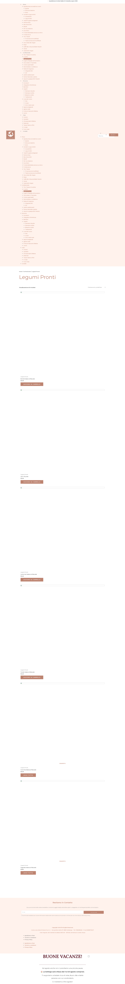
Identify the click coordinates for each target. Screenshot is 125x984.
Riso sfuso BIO (28, 24)
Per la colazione (28, 28)
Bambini (26, 87)
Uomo (25, 113)
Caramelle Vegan (28, 50)
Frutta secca (27, 34)
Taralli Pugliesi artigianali (30, 20)
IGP (26, 73)
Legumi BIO (28, 18)
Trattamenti (28, 97)
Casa (24, 115)
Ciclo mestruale (29, 105)
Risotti (25, 26)
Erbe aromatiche (30, 10)
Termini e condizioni (30, 937)
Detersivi (26, 123)
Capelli (25, 89)
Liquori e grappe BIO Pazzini (32, 79)
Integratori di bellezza (30, 85)
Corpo (27, 103)
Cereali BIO (28, 16)
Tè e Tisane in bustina (30, 54)
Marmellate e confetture (31, 67)
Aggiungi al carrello (31, 384)
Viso (26, 101)
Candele (26, 119)
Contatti (25, 131)
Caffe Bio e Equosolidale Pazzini (32, 46)
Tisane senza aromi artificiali (33, 40)
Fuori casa (26, 129)
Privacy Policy (28, 939)
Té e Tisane (27, 36)
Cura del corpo (28, 99)
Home (20, 271)
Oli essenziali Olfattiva (30, 121)
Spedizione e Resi (30, 935)
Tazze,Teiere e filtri (29, 125)
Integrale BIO (29, 71)
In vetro (26, 56)
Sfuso (24, 4)
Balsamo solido (29, 95)
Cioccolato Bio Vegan (29, 42)
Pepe (25, 44)
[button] (58, 135)
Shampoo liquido (30, 91)
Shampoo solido (29, 93)
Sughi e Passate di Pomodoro (32, 60)
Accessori (26, 83)
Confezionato (26, 52)
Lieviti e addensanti (29, 75)
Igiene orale (27, 109)
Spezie (27, 8)
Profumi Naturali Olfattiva (31, 111)
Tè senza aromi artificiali (32, 38)
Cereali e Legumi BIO (30, 14)
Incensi (25, 117)
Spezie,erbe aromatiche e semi (32, 6)
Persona (25, 81)
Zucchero (26, 30)
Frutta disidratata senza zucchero (33, 32)
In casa (25, 127)
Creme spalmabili (28, 64)
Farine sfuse (27, 22)
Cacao (25, 48)
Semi (26, 12)
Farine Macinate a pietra (30, 77)
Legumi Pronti (28, 58)
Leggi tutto (28, 775)
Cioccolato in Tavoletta (30, 62)
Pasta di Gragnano (29, 69)
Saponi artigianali (28, 107)
